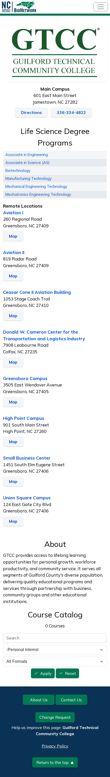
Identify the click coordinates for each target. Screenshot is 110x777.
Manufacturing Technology (28, 178)
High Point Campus (23, 418)
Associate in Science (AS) (27, 162)
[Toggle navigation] (101, 6)
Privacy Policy (55, 746)
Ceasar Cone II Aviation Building (37, 292)
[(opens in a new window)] (55, 51)
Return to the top (52, 762)
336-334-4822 (71, 112)
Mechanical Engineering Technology (36, 186)
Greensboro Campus (25, 378)
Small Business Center (26, 458)
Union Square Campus (27, 497)
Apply (46, 673)
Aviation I (13, 212)
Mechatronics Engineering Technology (38, 194)
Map (13, 236)
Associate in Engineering (26, 154)
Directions (31, 112)
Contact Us (71, 699)
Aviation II (13, 252)
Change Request (55, 717)
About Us (39, 699)
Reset (70, 673)
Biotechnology (17, 170)
